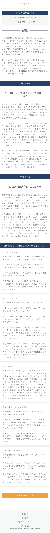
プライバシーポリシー (25, 522)
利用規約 (25, 518)
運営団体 (25, 514)
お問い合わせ (25, 526)
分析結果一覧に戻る (25, 495)
